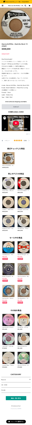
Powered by (14, 408)
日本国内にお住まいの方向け (16, 112)
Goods (3, 390)
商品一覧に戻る (16, 398)
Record (3, 379)
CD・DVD (4, 385)
